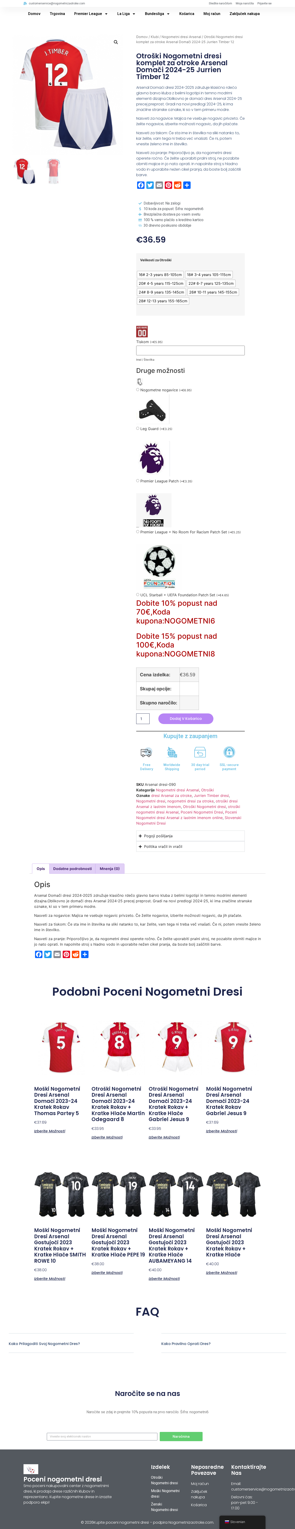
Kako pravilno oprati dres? (186, 1343)
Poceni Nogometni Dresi (202, 812)
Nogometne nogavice (166, 390)
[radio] (160, 274)
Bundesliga (154, 14)
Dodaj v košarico (186, 718)
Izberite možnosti (49, 1130)
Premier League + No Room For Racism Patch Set (190, 532)
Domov (34, 14)
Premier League (88, 14)
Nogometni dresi (150, 801)
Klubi (155, 37)
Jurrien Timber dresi (211, 795)
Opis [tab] (41, 868)
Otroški (207, 790)
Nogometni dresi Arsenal (181, 37)
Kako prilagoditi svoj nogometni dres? (44, 1343)
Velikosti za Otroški (155, 260)
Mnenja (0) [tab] (110, 868)
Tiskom (149, 342)
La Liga (123, 14)
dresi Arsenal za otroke (171, 795)
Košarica (186, 14)
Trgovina (57, 14)
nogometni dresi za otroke (190, 801)
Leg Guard (156, 429)
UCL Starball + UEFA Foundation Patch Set (184, 595)
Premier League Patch (166, 481)
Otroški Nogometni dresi (204, 806)
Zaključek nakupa (245, 14)
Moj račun (212, 14)
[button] (116, 42)
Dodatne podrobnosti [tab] (72, 868)
